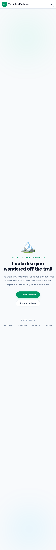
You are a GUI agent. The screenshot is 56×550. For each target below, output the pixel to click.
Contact (48, 325)
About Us (36, 325)
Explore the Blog (28, 303)
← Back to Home (28, 294)
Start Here (8, 325)
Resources (22, 325)
